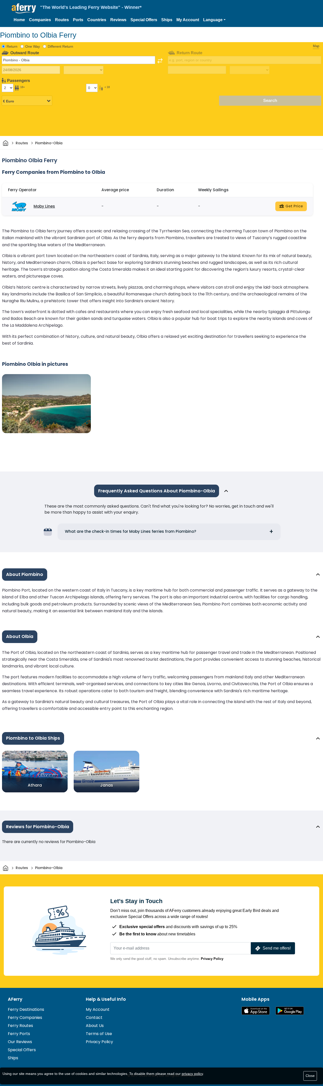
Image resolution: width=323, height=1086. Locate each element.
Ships (166, 20)
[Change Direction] (160, 60)
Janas (106, 785)
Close (310, 1076)
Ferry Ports (19, 1034)
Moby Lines (44, 206)
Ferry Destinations (26, 1009)
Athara (35, 785)
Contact (94, 1017)
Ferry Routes (20, 1025)
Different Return (60, 46)
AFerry (15, 999)
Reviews (118, 20)
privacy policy (192, 1074)
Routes (62, 20)
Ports (78, 20)
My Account (187, 20)
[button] (214, 20)
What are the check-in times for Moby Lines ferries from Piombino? (130, 531)
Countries (96, 20)
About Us (95, 1025)
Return (12, 46)
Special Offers (143, 20)
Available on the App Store (255, 1011)
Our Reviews (20, 1042)
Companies (40, 20)
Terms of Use (99, 1034)
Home (19, 20)
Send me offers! (277, 948)
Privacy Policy (212, 959)
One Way (32, 46)
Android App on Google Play (290, 1011)
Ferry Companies (25, 1017)
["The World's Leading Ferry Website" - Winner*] (24, 8)
